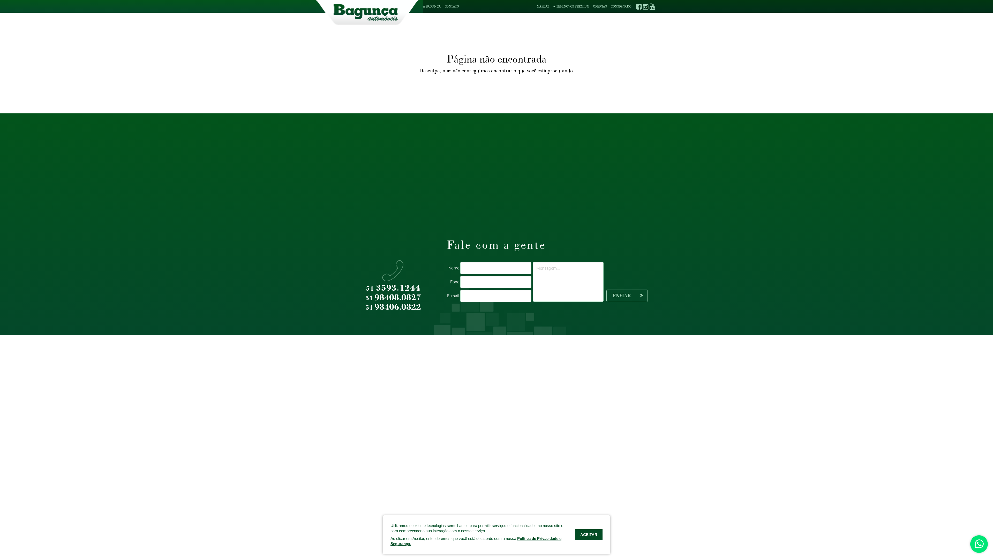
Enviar (622, 296)
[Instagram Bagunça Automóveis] (645, 6)
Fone (454, 282)
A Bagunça (432, 6)
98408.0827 (393, 298)
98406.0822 (393, 307)
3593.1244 (393, 288)
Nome (453, 268)
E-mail (453, 296)
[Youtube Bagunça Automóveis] (652, 6)
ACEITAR (588, 534)
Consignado (621, 6)
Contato (452, 6)
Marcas (543, 6)
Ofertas (600, 6)
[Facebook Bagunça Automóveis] (639, 6)
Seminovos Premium (572, 6)
